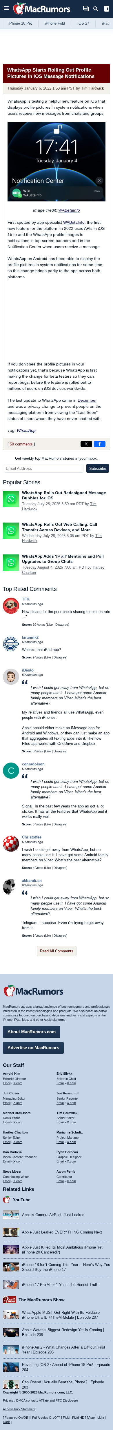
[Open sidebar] (106, 9)
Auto (91, 1417)
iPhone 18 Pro (20, 23)
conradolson (33, 764)
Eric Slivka (64, 1073)
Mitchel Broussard (17, 1113)
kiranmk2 (30, 637)
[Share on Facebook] (99, 444)
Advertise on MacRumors (33, 1047)
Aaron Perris (66, 1171)
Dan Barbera (12, 1152)
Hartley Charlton (15, 1132)
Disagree (61, 624)
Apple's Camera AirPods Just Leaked (53, 1215)
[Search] (97, 9)
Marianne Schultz (70, 1132)
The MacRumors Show (42, 1299)
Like (50, 624)
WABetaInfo (69, 210)
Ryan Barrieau (67, 1152)
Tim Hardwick (92, 88)
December (87, 400)
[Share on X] (86, 444)
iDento (28, 670)
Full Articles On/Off (45, 1417)
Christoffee (31, 837)
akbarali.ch (32, 880)
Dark (6, 1422)
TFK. (26, 599)
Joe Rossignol (68, 1093)
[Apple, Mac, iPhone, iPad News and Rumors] (42, 15)
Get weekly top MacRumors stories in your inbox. (56, 458)
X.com (17, 1083)
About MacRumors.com (32, 1031)
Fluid (66, 1417)
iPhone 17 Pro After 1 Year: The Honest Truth (60, 1284)
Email (6, 1083)
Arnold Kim (11, 1073)
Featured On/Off (16, 1417)
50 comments (21, 444)
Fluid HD (78, 1417)
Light (100, 1417)
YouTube (21, 1199)
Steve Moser (12, 1171)
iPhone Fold (55, 23)
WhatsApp (26, 430)
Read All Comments (56, 951)
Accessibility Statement (19, 1409)
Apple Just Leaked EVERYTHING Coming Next (62, 1232)
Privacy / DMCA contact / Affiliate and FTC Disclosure (40, 1400)
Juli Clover (11, 1093)
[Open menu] (6, 9)
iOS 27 (83, 23)
